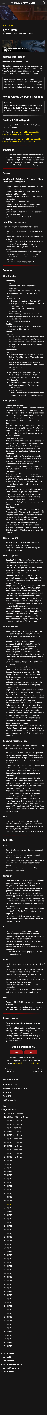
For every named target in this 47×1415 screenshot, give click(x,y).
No (31, 1052)
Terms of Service (33, 1063)
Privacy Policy (18, 1063)
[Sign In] (43, 2)
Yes (16, 1052)
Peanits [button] (8, 34)
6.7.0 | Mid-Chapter (10, 1084)
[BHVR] (23, 2)
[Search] (39, 2)
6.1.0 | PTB (7, 1092)
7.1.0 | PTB (7, 1096)
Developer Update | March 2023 (15, 1088)
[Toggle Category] (2, 1106)
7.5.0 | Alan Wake (9, 1100)
